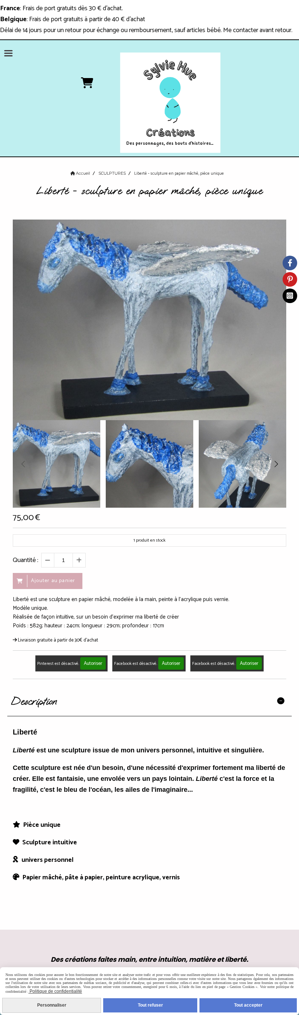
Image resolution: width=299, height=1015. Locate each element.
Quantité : (25, 560)
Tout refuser (150, 1005)
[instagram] (290, 295)
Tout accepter (248, 1005)
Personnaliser (51, 1005)
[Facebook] (290, 263)
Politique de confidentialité (55, 991)
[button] (276, 463)
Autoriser (93, 663)
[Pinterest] (290, 279)
